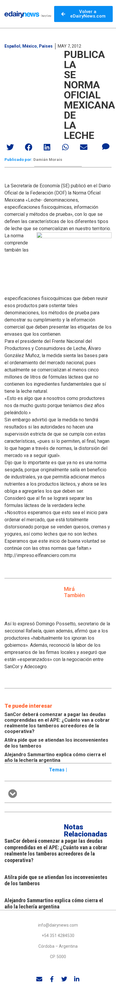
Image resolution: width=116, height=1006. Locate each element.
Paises (46, 46)
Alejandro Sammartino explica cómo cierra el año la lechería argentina (55, 757)
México (29, 46)
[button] (10, 147)
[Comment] (106, 146)
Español (12, 46)
